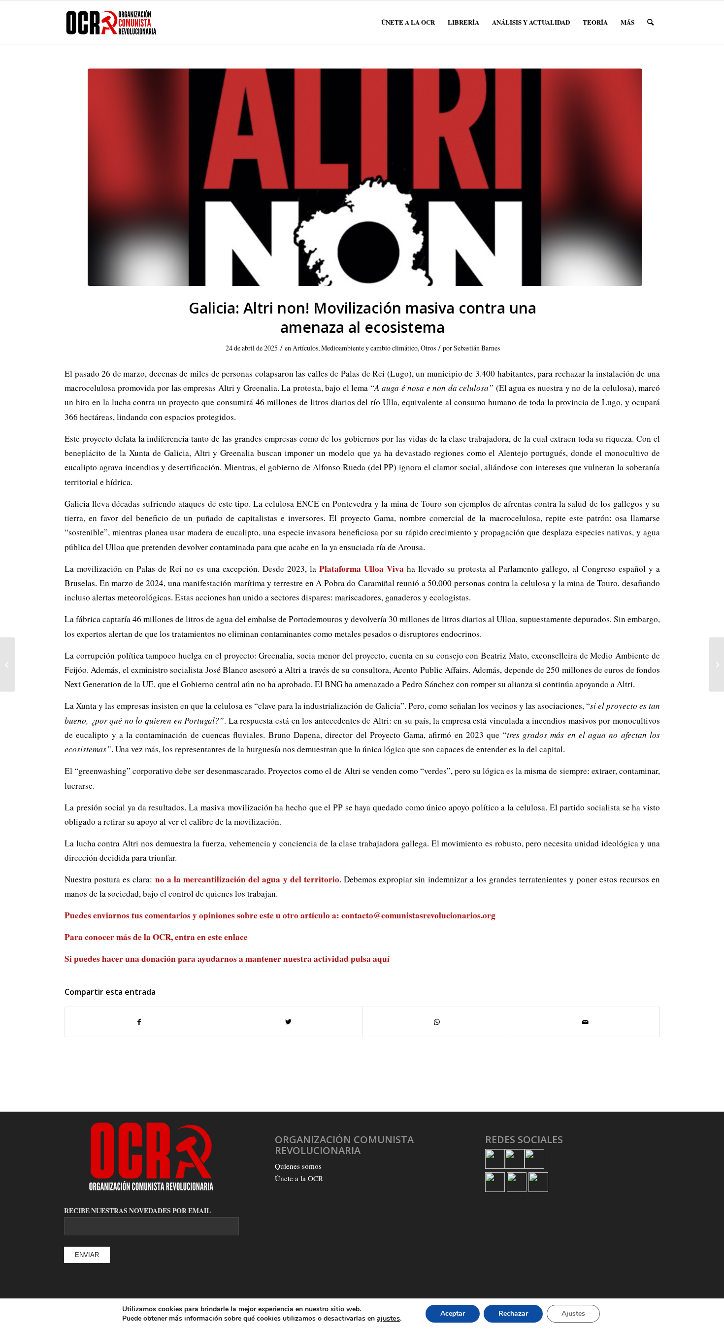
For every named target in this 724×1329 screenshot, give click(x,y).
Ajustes (573, 1313)
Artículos (305, 347)
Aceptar (452, 1313)
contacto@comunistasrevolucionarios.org (418, 915)
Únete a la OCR (299, 1178)
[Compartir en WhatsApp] (437, 1022)
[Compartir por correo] (585, 1022)
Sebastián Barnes (477, 347)
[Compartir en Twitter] (288, 1022)
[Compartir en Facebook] (139, 1022)
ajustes (388, 1318)
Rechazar (513, 1313)
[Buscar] (650, 22)
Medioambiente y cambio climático (369, 347)
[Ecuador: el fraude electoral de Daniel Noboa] (7, 664)
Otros (428, 347)
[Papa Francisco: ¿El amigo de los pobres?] (716, 664)
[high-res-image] (365, 177)
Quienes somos (298, 1166)
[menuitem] (408, 22)
